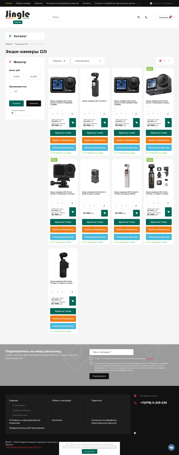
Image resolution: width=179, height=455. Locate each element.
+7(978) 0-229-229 (153, 402)
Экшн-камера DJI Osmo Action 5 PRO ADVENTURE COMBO (125, 103)
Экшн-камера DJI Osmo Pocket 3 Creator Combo (61, 282)
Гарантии (38, 3)
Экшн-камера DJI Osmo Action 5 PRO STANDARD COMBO (61, 103)
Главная (8, 3)
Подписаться (99, 376)
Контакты (87, 3)
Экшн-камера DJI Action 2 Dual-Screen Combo (94, 193)
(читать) (150, 358)
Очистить (33, 103)
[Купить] (72, 122)
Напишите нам (20, 415)
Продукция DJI (21, 44)
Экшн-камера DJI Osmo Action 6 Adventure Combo (62, 193)
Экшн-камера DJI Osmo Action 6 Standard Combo (157, 102)
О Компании (19, 405)
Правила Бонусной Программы (27, 428)
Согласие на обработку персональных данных (114, 3)
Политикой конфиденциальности (104, 448)
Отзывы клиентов (21, 410)
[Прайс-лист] (169, 60)
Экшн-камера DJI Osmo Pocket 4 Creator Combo (157, 193)
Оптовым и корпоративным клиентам (62, 3)
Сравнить (72, 114)
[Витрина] (160, 60)
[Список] (165, 60)
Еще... (139, 3)
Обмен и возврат (23, 3)
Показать (16, 103)
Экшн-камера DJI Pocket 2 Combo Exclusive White (126, 193)
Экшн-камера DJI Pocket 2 (94, 101)
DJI (15, 91)
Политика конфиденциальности (23, 447)
